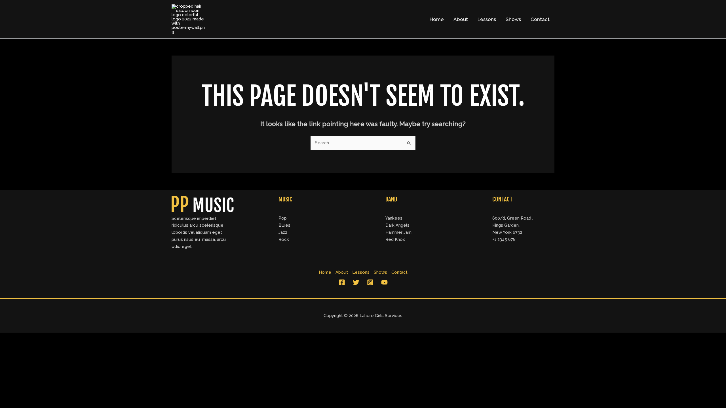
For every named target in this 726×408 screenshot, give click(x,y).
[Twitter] (356, 282)
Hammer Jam (398, 232)
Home (437, 19)
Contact (540, 19)
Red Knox (395, 239)
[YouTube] (384, 282)
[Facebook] (342, 282)
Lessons (487, 19)
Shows (513, 19)
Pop (282, 218)
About (460, 19)
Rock (283, 239)
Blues (284, 225)
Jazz (282, 232)
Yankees (393, 218)
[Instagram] (370, 282)
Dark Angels (397, 225)
